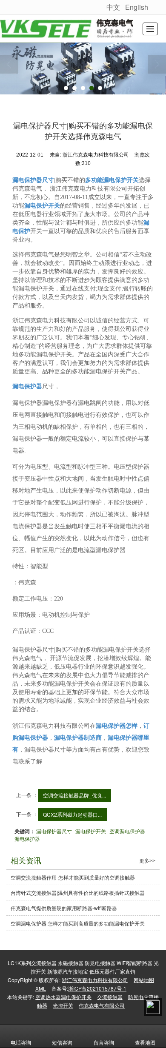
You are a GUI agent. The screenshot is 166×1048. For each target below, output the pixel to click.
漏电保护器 (27, 838)
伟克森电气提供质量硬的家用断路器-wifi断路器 (64, 907)
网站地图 (144, 979)
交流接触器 (110, 996)
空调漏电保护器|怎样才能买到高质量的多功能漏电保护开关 (78, 923)
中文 (113, 7)
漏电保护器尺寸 (54, 830)
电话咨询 (21, 1042)
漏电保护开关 (90, 830)
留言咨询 (104, 1042)
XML (40, 988)
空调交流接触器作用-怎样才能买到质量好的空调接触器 (73, 877)
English (136, 7)
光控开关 (63, 1005)
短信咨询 (62, 1042)
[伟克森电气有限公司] (66, 29)
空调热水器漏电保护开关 (63, 996)
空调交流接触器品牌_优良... (74, 795)
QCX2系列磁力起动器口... (72, 814)
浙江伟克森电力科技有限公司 (95, 979)
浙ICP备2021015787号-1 (97, 988)
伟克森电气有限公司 (102, 1005)
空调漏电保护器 (127, 830)
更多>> (147, 861)
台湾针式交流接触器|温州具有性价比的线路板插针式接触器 (78, 892)
